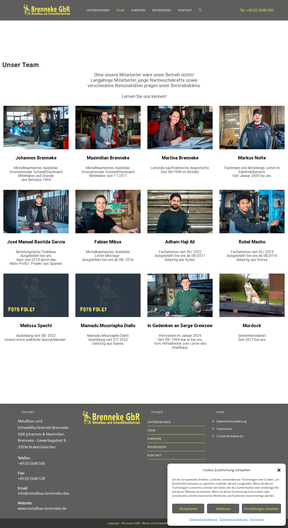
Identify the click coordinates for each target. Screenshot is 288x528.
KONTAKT (154, 455)
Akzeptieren (188, 508)
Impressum (257, 519)
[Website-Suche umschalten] (200, 10)
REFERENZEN (156, 447)
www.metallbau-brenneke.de (42, 508)
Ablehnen (223, 508)
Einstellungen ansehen (261, 508)
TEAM (151, 430)
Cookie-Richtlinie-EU (230, 436)
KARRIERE (154, 439)
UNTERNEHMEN (159, 422)
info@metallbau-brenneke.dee (43, 493)
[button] (279, 470)
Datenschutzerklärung (203, 519)
